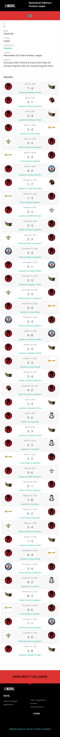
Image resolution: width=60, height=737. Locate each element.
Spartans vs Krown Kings (30, 134)
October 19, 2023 (30, 647)
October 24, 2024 (30, 345)
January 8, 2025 (30, 235)
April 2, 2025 (30, 111)
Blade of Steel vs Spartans (30, 490)
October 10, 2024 (30, 372)
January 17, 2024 (30, 537)
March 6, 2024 (30, 468)
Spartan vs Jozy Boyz (30, 422)
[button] (30, 16)
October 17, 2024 (30, 358)
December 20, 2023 (30, 550)
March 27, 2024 (30, 441)
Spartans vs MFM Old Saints (30, 216)
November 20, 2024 (30, 290)
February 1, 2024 (30, 523)
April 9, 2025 (30, 98)
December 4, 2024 (30, 262)
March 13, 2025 (30, 153)
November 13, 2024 (30, 304)
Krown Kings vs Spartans (30, 161)
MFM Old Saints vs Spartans (30, 147)
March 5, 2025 (30, 166)
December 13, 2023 (30, 564)
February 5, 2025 (30, 207)
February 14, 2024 (30, 509)
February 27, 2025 (30, 180)
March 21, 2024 (30, 454)
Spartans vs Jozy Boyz (30, 449)
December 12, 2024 (30, 249)
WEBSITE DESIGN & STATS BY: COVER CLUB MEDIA (30, 729)
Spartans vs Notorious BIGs (30, 175)
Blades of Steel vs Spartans (30, 230)
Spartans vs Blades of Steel (30, 92)
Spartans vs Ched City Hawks (30, 106)
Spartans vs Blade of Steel (30, 545)
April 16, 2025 (30, 84)
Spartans (8, 48)
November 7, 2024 (30, 317)
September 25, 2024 (30, 386)
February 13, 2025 (30, 194)
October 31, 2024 (30, 331)
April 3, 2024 (30, 427)
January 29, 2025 (30, 221)
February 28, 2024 (30, 482)
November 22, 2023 (30, 592)
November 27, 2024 (30, 276)
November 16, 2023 (30, 605)
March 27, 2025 (30, 125)
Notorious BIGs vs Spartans (30, 257)
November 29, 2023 (30, 578)
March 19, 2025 (30, 139)
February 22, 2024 (30, 496)
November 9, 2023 (30, 619)
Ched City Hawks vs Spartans (30, 394)
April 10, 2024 (30, 413)
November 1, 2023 (30, 633)
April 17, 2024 (30, 400)
